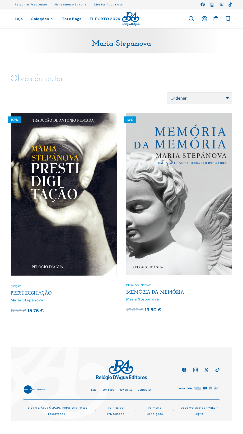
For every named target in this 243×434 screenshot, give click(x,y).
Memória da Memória (155, 292)
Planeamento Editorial (70, 4)
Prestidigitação (31, 293)
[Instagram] (212, 4)
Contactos (145, 389)
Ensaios (132, 285)
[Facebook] (203, 4)
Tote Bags (108, 389)
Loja (94, 389)
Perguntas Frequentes (31, 4)
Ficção (16, 286)
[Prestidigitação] (64, 116)
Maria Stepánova (27, 300)
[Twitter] (221, 4)
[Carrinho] (215, 19)
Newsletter (126, 389)
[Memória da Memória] (179, 116)
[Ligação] (131, 19)
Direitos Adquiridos (108, 4)
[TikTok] (230, 4)
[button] (191, 19)
